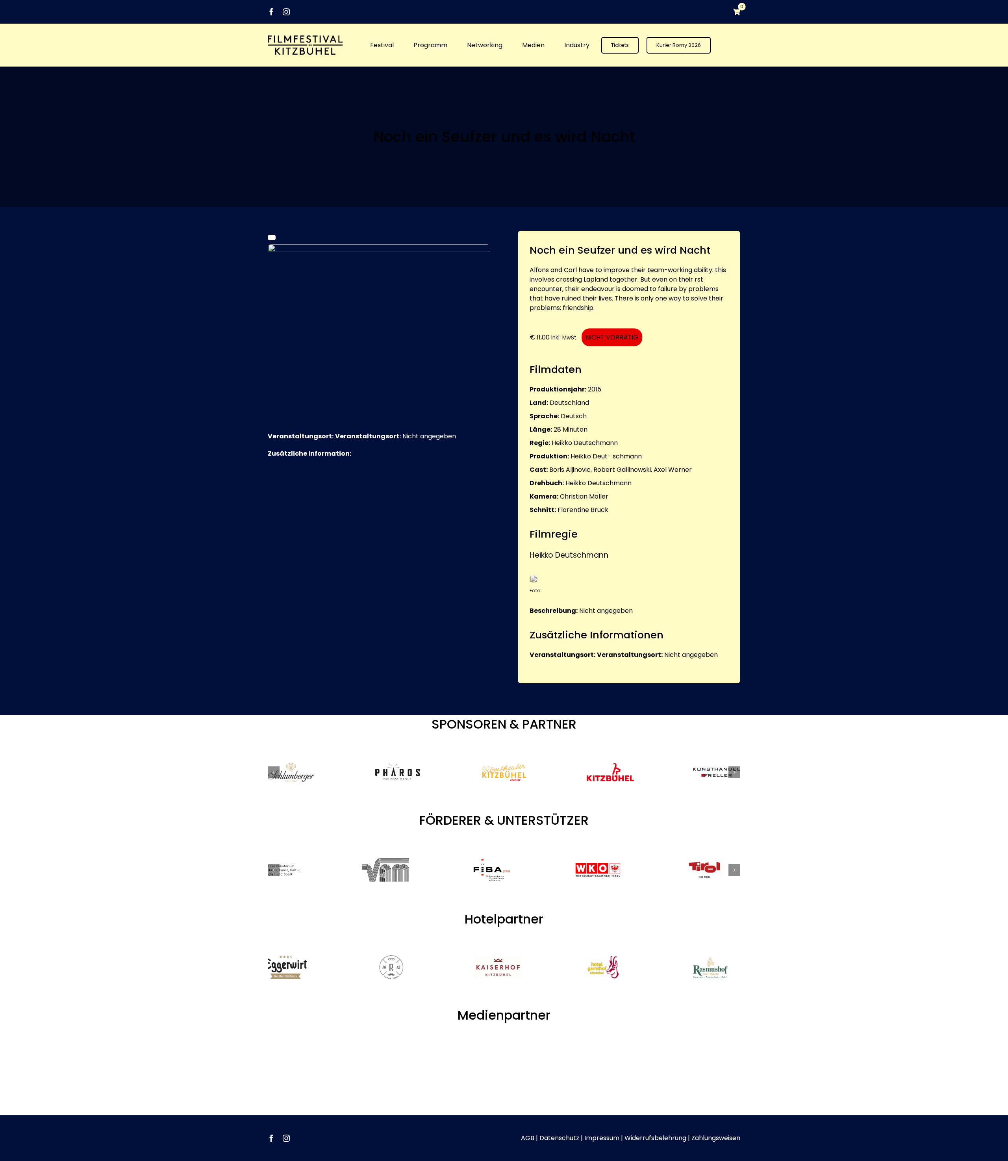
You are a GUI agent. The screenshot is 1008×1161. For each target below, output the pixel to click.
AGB (527, 1122)
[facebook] (271, 11)
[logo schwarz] (305, 38)
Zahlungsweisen (715, 1122)
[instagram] (286, 11)
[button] (274, 772)
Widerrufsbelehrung (655, 1122)
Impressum (601, 1122)
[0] (732, 12)
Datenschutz (559, 1122)
